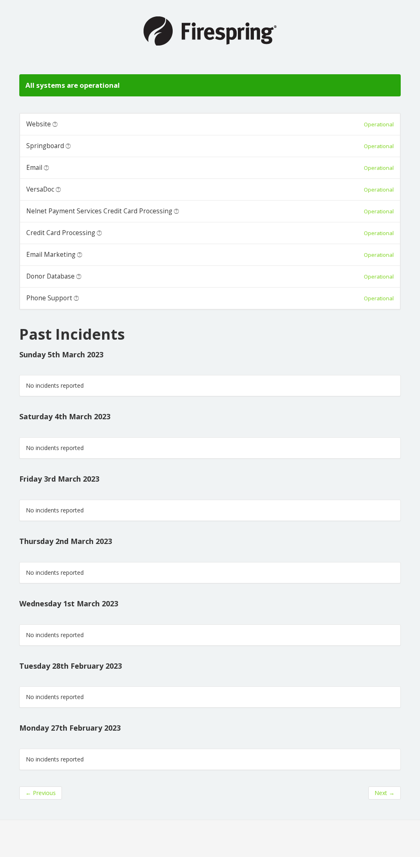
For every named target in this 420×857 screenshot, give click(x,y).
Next (384, 793)
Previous (40, 793)
